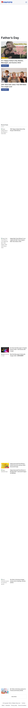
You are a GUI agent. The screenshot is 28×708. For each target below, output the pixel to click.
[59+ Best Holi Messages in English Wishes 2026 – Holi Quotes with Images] (5, 350)
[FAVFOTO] (7, 2)
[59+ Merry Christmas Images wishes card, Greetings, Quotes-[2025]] (5, 633)
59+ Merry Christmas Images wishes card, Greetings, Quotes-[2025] (18, 581)
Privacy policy (14, 705)
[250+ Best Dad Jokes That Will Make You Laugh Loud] (14, 75)
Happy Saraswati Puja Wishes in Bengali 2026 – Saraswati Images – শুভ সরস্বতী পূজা (18, 471)
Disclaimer (8, 705)
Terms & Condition (22, 705)
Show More (14, 696)
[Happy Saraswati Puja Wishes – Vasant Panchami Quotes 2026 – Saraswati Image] (5, 465)
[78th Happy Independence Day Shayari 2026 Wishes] (5, 182)
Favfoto (23, 703)
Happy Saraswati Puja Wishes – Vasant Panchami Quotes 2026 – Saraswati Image (18, 465)
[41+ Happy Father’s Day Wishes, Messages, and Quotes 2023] (14, 50)
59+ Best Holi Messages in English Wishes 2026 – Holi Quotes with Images (18, 349)
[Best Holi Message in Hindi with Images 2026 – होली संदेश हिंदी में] (5, 407)
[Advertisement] (14, 20)
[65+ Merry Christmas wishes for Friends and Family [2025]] (5, 691)
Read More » (5, 65)
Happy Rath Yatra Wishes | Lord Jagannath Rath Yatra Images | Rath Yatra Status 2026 (17, 240)
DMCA (3, 705)
